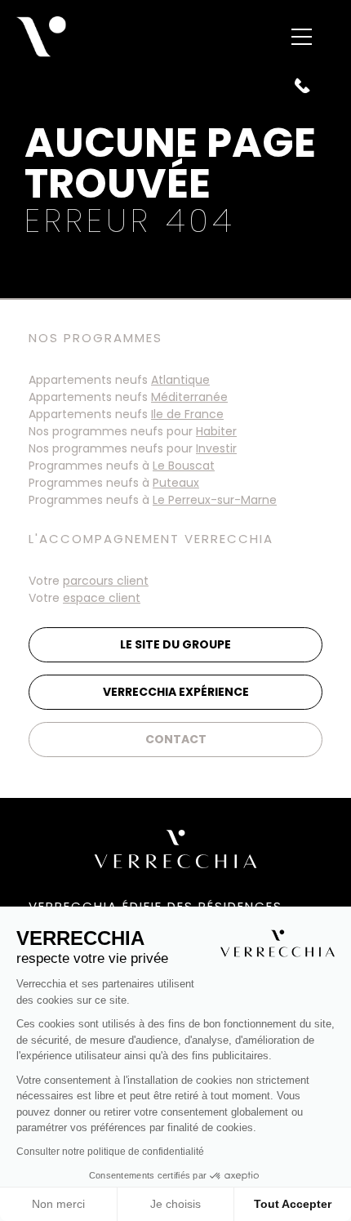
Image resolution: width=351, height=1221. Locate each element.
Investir (216, 448)
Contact (176, 739)
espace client (101, 598)
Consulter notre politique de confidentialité (110, 1151)
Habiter (216, 431)
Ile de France (187, 414)
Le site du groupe (175, 644)
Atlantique (180, 380)
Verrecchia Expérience (176, 692)
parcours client (106, 581)
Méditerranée (189, 397)
